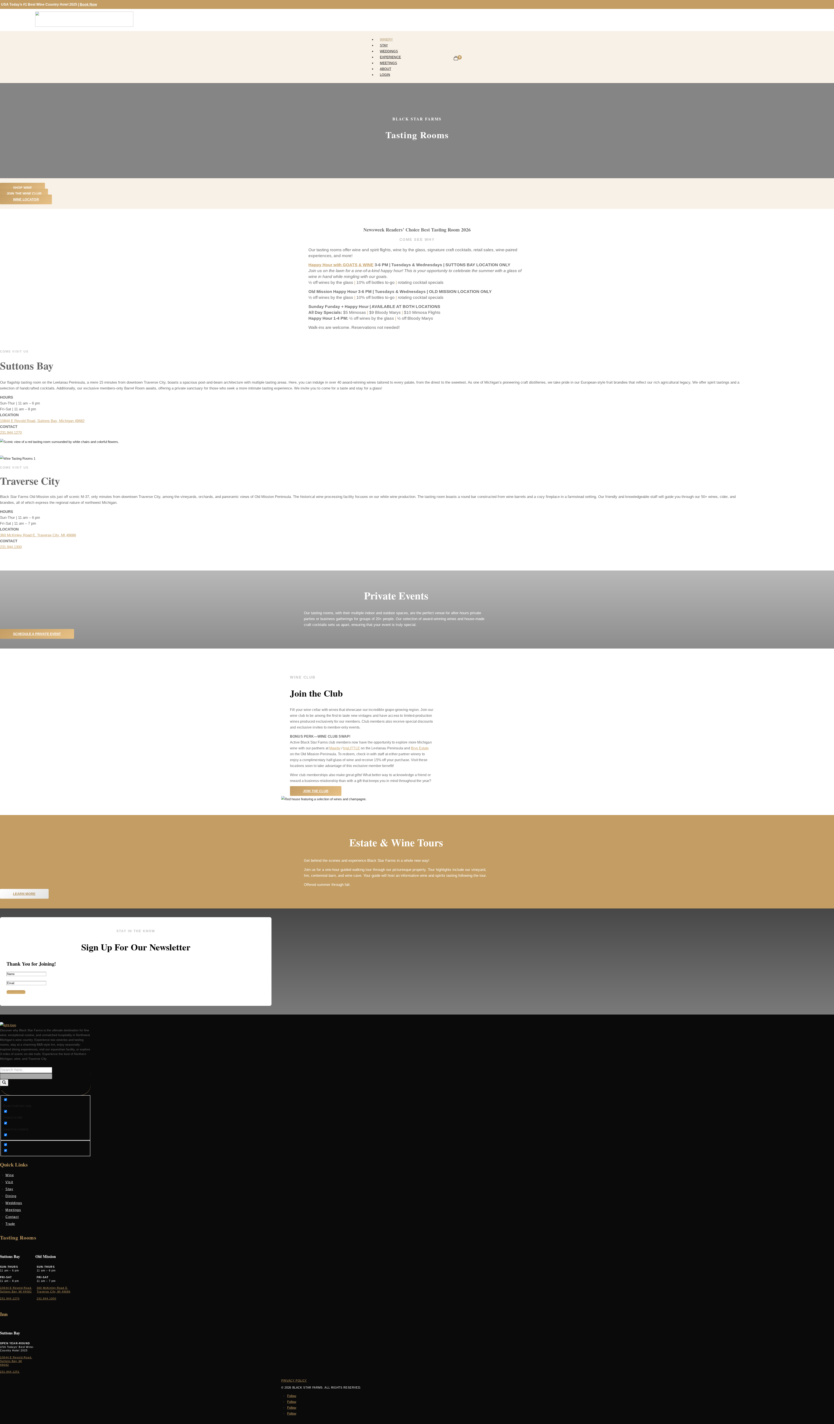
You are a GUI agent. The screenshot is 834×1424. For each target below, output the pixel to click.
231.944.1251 (10, 1371)
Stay (384, 45)
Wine (9, 1175)
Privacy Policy (294, 1380)
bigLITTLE (351, 748)
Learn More (24, 894)
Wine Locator (26, 199)
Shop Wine (22, 188)
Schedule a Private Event (37, 634)
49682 (4, 1364)
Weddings (389, 51)
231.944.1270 (11, 433)
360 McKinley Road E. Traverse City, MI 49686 (38, 535)
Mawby (335, 748)
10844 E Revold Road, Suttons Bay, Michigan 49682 (42, 421)
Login (385, 75)
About (385, 69)
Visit (9, 1182)
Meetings (388, 63)
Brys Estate (420, 748)
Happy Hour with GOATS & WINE (341, 265)
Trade (10, 1224)
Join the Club (315, 791)
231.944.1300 (11, 547)
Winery (386, 39)
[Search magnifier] (4, 1082)
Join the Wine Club (24, 193)
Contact (12, 1217)
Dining (10, 1196)
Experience (390, 57)
